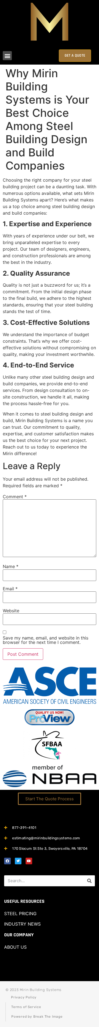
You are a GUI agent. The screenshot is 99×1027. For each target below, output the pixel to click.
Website (11, 610)
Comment (15, 496)
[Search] (89, 880)
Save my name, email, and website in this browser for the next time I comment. (45, 640)
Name (10, 566)
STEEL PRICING (20, 913)
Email (10, 588)
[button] (7, 55)
